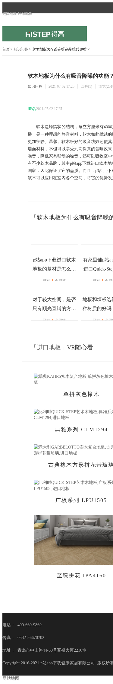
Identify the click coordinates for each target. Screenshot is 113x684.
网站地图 (10, 678)
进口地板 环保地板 (17, 13)
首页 (6, 49)
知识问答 (21, 49)
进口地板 (49, 347)
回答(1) (86, 86)
